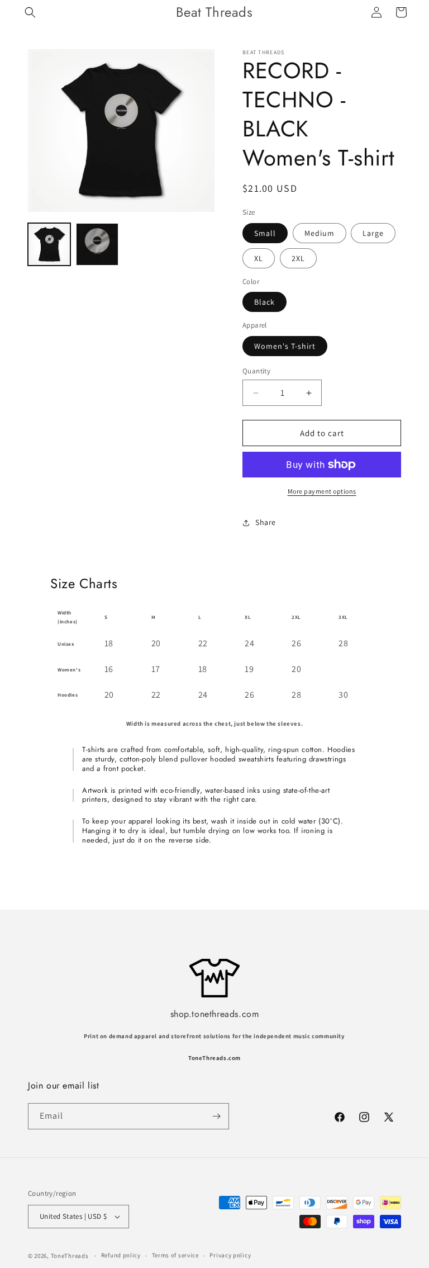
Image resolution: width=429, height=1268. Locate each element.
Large (373, 233)
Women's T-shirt (285, 346)
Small (265, 233)
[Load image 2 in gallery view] (97, 244)
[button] (30, 12)
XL (258, 258)
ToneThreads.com (214, 1058)
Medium (319, 233)
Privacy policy (230, 1255)
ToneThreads (70, 1256)
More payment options (322, 491)
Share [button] (265, 522)
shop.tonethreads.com (214, 1013)
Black (264, 302)
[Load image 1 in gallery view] (49, 244)
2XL (298, 258)
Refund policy (121, 1255)
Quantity (256, 371)
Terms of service (175, 1255)
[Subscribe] (216, 1116)
